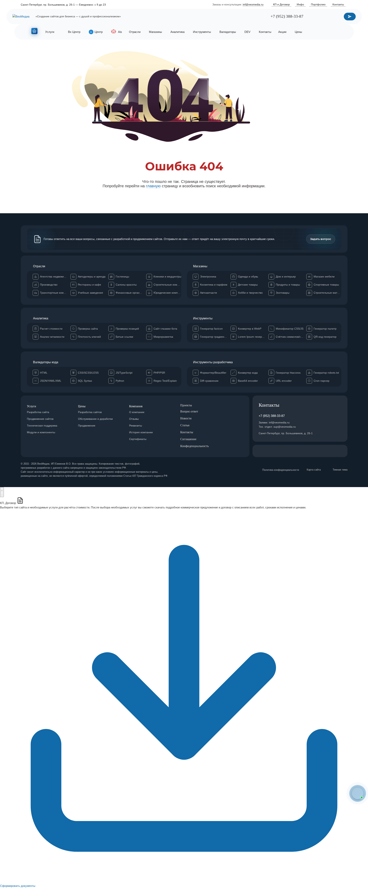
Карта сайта (314, 469)
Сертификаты (137, 439)
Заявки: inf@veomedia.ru (274, 422)
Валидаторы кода (45, 362)
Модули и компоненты (41, 432)
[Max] (262, 16)
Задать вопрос (320, 239)
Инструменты (203, 318)
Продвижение (86, 425)
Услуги (31, 406)
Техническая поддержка (42, 425)
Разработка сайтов (90, 412)
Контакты (186, 432)
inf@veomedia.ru (253, 4)
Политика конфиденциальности (280, 469)
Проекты (186, 405)
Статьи (184, 425)
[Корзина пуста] (334, 32)
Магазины (200, 266)
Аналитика (40, 318)
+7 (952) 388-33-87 (287, 16)
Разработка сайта (38, 412)
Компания (135, 406)
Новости (186, 418)
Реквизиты (135, 425)
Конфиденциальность (194, 446)
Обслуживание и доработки (95, 418)
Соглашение (188, 439)
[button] (357, 793)
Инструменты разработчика (213, 362)
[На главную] (34, 32)
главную (153, 186)
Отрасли (39, 266)
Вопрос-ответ (189, 411)
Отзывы (134, 418)
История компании (141, 432)
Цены (82, 406)
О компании (136, 412)
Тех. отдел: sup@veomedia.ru (277, 426)
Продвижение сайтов (40, 418)
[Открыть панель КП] (2, 492)
